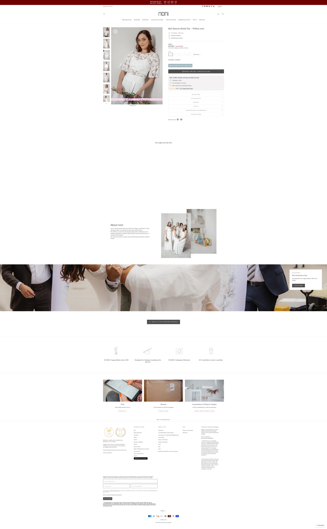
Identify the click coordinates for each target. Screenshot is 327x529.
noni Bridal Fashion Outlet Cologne (166, 432)
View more (298, 285)
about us (110, 452)
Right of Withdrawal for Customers (141, 448)
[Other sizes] (196, 56)
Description (196, 94)
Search (135, 437)
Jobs (159, 446)
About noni (202, 19)
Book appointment (126, 19)
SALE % (195, 19)
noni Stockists (161, 437)
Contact (135, 439)
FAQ (135, 430)
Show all (122, 411)
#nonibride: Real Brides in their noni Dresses (168, 451)
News (159, 444)
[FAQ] (122, 391)
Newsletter (160, 430)
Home (158, 419)
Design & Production (162, 442)
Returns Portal (137, 446)
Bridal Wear (137, 19)
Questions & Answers (108, 6)
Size (169, 51)
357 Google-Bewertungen (186, 88)
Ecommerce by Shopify (165, 522)
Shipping (176, 47)
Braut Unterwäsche (171, 19)
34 (170, 54)
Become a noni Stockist (188, 430)
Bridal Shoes (145, 19)
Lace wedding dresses (165, 419)
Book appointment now (204, 411)
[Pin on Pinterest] (178, 120)
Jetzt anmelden (107, 498)
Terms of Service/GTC (139, 453)
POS (157, 522)
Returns (135, 444)
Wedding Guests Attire (184, 19)
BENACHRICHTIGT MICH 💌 (180, 65)
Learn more (163, 411)
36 (175, 54)
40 (184, 54)
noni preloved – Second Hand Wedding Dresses (168, 435)
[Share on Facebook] (181, 120)
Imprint (135, 455)
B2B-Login (185, 432)
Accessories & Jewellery (157, 19)
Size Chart (136, 435)
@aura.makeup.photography (207, 438)
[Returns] (163, 391)
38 (180, 54)
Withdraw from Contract (141, 458)
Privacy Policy (137, 451)
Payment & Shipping (138, 442)
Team (159, 448)
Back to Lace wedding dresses (165, 321)
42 (189, 54)
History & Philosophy (163, 439)
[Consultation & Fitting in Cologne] (204, 391)
